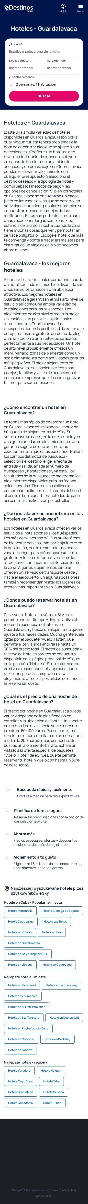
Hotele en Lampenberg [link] (61, 985)
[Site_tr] (80, 1133)
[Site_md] (22, 1145)
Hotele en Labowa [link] (20, 1050)
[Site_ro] (22, 1133)
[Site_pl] (51, 1133)
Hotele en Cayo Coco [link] (57, 965)
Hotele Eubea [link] (52, 1103)
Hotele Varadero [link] (19, 1070)
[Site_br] (7, 1133)
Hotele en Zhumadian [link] (22, 996)
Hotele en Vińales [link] (20, 932)
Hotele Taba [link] (51, 1081)
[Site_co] (66, 1145)
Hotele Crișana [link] (53, 1092)
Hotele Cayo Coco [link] (20, 1081)
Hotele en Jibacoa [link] (20, 965)
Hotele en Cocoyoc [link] (21, 1039)
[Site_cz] (7, 1145)
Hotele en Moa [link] (52, 932)
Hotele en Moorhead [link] (22, 985)
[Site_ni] (36, 1156)
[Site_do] (80, 1145)
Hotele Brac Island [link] (20, 1092)
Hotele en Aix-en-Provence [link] (26, 1007)
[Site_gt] (51, 1156)
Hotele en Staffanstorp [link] (23, 1017)
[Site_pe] (66, 1133)
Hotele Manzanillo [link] (20, 911)
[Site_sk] (36, 1145)
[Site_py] (80, 1156)
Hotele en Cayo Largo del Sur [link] (27, 954)
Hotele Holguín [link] (51, 1070)
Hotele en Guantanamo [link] (24, 943)
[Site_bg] (36, 1133)
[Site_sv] (22, 1156)
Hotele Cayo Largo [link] (20, 921)
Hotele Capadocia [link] (20, 1103)
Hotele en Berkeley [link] (57, 1039)
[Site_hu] (51, 1145)
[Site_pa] (7, 1156)
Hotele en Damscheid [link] (64, 1017)
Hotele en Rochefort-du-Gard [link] (28, 1028)
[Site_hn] (66, 1156)
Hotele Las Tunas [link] (55, 921)
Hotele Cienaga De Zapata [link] (61, 911)
